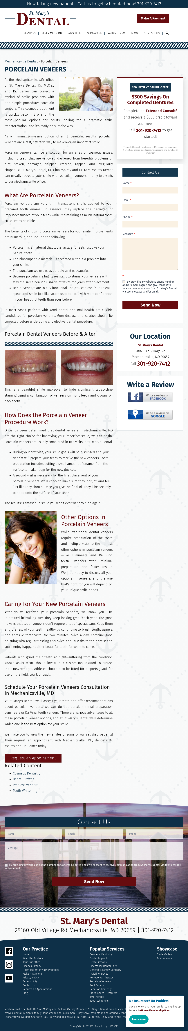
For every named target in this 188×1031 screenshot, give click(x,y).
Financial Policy (32, 966)
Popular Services (107, 949)
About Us (74, 33)
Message (128, 234)
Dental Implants (99, 958)
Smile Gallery (165, 954)
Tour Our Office (31, 962)
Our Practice (35, 949)
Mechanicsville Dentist (21, 61)
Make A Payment (153, 18)
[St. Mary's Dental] (40, 18)
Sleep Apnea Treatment (103, 993)
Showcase (94, 33)
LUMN (111, 1026)
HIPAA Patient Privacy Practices (41, 969)
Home (26, 954)
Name (127, 183)
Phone (127, 217)
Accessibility (30, 981)
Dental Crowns (23, 779)
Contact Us (152, 33)
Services (30, 33)
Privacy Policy (31, 977)
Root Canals (97, 985)
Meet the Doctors (33, 958)
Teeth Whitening (25, 791)
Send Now (150, 305)
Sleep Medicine (51, 33)
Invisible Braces (99, 973)
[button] (167, 33)
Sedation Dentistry (101, 989)
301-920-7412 (148, 130)
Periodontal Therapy (101, 977)
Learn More (139, 1019)
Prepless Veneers (25, 785)
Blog (134, 33)
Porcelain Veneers (100, 981)
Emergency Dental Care (103, 966)
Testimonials (164, 958)
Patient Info (116, 33)
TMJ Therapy (97, 996)
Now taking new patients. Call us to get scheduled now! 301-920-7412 (94, 3)
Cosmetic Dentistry (26, 773)
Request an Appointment (37, 989)
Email (126, 200)
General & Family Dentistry (105, 969)
